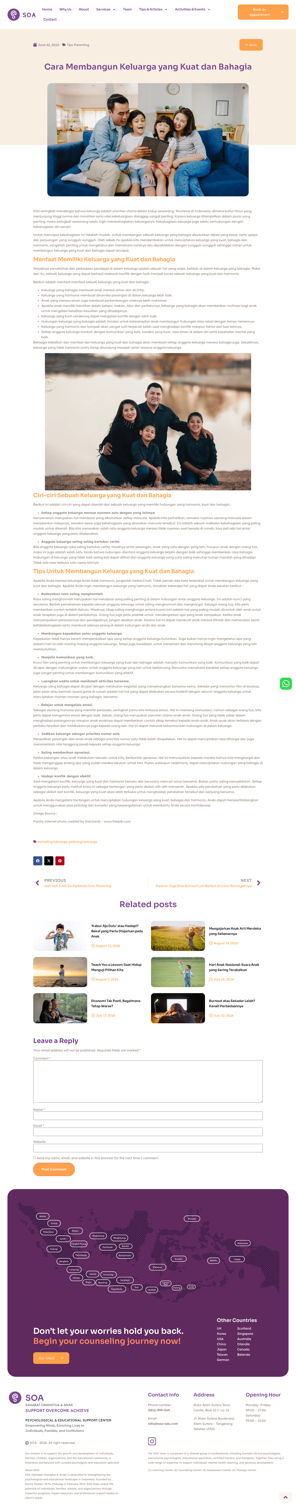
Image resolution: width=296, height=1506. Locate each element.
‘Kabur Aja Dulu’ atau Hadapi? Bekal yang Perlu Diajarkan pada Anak (117, 931)
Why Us (65, 9)
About (84, 9)
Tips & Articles (150, 9)
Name (39, 1109)
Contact (50, 19)
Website (39, 1141)
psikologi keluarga (83, 842)
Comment (42, 1058)
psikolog (80, 805)
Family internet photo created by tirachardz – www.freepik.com (82, 821)
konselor (101, 805)
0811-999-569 (159, 1410)
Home (47, 9)
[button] (37, 860)
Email (38, 1125)
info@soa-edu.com (163, 1424)
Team (127, 9)
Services (103, 9)
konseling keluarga (52, 842)
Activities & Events (190, 9)
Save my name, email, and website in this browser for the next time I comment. (98, 1158)
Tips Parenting (78, 45)
